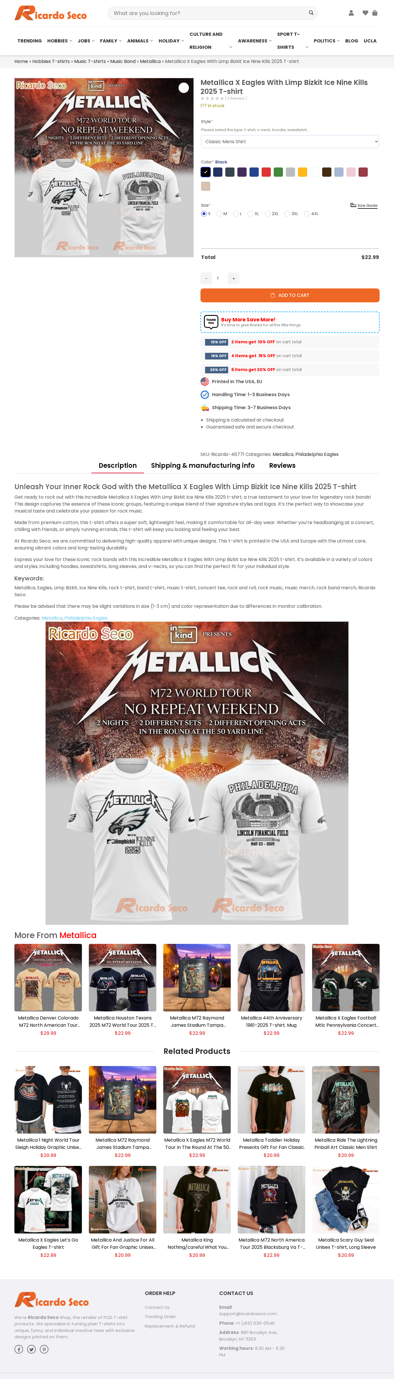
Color (214, 162)
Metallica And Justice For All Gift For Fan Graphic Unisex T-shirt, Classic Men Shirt (122, 1244)
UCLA (370, 41)
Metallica (150, 61)
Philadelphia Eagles (317, 454)
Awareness (252, 41)
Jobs (84, 41)
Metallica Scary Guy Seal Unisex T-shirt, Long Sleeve (346, 1244)
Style (207, 121)
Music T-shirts (90, 61)
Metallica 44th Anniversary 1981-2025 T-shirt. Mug (271, 1021)
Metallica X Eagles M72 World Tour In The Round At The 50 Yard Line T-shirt (197, 1144)
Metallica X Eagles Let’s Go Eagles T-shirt (48, 1244)
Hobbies (57, 41)
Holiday (169, 41)
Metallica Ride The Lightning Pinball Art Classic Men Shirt (345, 1144)
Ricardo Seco (43, 1317)
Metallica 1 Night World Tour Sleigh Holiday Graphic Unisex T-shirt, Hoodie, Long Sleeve (48, 1144)
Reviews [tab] (282, 465)
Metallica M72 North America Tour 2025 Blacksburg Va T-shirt (272, 1244)
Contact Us (157, 1307)
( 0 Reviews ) (236, 98)
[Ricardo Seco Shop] (50, 12)
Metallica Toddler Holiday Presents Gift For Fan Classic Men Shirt (271, 1144)
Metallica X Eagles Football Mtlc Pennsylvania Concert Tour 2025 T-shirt (345, 1022)
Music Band (123, 61)
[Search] (311, 13)
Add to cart (292, 295)
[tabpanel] (197, 703)
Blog (351, 41)
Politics (324, 41)
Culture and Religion (206, 41)
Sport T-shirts (288, 41)
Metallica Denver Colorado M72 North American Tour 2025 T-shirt (48, 1022)
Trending (29, 41)
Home (21, 61)
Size (206, 205)
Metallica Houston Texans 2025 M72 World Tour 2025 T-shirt (122, 1022)
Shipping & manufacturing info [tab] (203, 465)
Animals (138, 41)
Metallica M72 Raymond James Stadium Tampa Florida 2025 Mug (197, 1022)
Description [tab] (118, 465)
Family (108, 41)
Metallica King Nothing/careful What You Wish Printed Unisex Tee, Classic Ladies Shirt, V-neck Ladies (197, 1244)
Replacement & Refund (170, 1326)
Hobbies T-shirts (51, 61)
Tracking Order (160, 1316)
